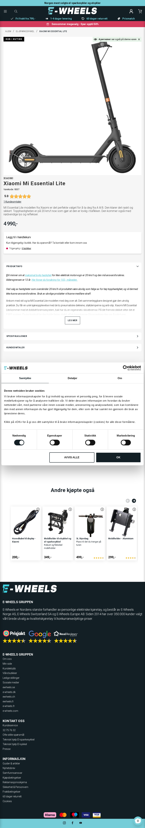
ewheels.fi (8, 701)
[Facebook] (72, 823)
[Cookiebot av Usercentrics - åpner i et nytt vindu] (125, 368)
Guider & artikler (11, 763)
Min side (7, 663)
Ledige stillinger (11, 677)
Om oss (7, 659)
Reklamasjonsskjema (15, 782)
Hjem (8, 31)
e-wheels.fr (9, 706)
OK (118, 457)
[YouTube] (81, 823)
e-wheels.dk (9, 692)
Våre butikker (10, 673)
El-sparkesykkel (25, 31)
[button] (139, 39)
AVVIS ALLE (71, 457)
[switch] (55, 442)
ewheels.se (9, 687)
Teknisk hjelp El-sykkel (15, 744)
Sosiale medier (11, 682)
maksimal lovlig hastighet (38, 275)
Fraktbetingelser (11, 791)
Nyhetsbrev (9, 768)
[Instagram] (64, 823)
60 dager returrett (12, 796)
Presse (6, 749)
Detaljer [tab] (72, 378)
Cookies (7, 801)
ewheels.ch (9, 696)
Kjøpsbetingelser (12, 777)
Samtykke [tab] (25, 378)
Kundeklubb (9, 668)
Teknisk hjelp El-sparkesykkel (18, 739)
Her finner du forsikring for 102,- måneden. (55, 279)
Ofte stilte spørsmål (13, 734)
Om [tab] (120, 378)
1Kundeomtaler (12, 201)
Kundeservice (10, 725)
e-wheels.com (10, 710)
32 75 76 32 (9, 730)
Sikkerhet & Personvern (15, 787)
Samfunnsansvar (12, 772)
